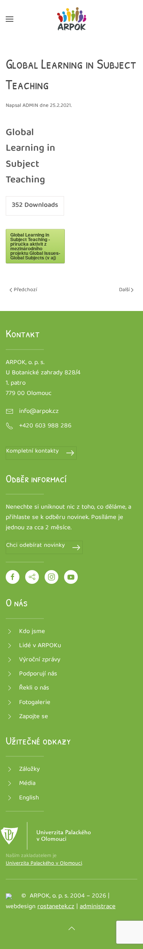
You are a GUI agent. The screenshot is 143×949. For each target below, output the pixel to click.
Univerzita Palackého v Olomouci (44, 863)
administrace (98, 906)
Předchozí (25, 290)
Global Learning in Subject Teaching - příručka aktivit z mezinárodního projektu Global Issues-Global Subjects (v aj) (35, 246)
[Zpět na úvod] (71, 19)
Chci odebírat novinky (35, 546)
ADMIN (30, 105)
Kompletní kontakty (32, 451)
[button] (9, 19)
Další (124, 290)
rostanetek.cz (55, 906)
